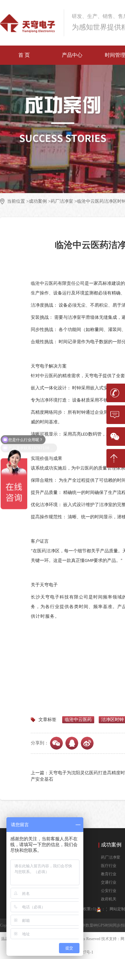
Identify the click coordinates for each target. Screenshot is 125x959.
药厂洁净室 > (64, 201)
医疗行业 (108, 865)
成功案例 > (40, 201)
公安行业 (108, 890)
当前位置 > (18, 201)
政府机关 (108, 899)
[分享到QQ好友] (71, 743)
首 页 (24, 55)
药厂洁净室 (110, 857)
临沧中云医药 (78, 719)
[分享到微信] (56, 743)
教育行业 (108, 874)
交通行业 (108, 882)
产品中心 (72, 55)
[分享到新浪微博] (87, 743)
